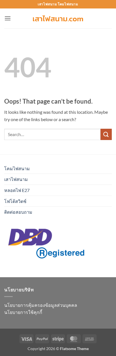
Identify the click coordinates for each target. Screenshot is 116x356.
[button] (7, 18)
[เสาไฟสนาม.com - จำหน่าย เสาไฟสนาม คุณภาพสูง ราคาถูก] (58, 18)
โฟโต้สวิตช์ (15, 201)
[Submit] (106, 134)
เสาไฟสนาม (16, 179)
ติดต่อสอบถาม (18, 212)
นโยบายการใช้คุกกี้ (23, 312)
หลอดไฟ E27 (17, 190)
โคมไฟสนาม (17, 168)
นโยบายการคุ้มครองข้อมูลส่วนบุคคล (40, 305)
